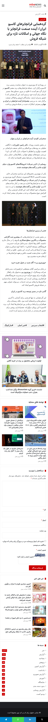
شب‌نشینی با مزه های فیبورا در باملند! (18, 618)
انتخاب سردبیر (37, 325)
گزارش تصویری (39, 674)
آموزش (42, 678)
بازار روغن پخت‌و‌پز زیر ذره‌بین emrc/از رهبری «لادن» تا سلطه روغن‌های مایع (18, 630)
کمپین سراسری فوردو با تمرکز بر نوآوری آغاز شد (18, 585)
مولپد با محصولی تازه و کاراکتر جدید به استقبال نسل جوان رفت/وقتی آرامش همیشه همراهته (18, 598)
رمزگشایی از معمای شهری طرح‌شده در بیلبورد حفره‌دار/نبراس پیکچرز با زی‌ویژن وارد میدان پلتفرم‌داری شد (13, 424)
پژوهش (42, 662)
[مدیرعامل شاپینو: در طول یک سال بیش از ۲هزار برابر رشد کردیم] (12, 440)
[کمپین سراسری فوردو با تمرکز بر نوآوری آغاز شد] (39, 587)
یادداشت (41, 670)
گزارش (37, 14)
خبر (43, 650)
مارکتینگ (8, 325)
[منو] (3, 6)
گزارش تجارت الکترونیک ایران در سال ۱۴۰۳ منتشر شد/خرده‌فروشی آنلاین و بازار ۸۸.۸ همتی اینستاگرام (35, 424)
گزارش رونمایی (39, 690)
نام (44, 510)
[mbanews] (35, 5)
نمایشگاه (41, 682)
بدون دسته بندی (39, 686)
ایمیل (43, 520)
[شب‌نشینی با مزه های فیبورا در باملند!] (39, 621)
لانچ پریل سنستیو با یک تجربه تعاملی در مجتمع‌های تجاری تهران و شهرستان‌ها (17, 608)
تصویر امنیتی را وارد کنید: (25, 557)
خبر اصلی (21, 325)
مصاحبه (42, 658)
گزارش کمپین (40, 666)
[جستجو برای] (45, 6)
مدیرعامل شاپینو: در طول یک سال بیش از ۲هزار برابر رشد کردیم (13, 451)
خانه (43, 14)
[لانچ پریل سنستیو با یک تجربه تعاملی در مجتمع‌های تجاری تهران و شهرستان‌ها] (39, 610)
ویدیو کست (40, 694)
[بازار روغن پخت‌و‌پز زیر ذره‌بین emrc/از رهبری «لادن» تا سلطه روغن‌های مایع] (39, 632)
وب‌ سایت (43, 531)
